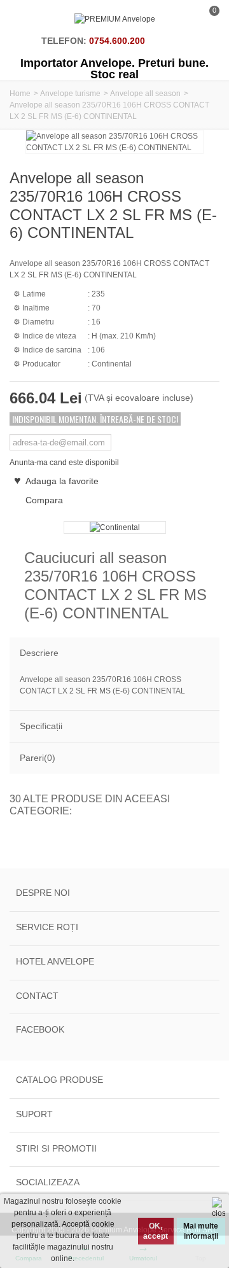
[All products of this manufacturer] (114, 527)
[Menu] (25, 19)
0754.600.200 (117, 41)
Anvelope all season (145, 93)
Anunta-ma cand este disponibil (64, 462)
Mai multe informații (200, 1231)
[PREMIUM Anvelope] (114, 19)
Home (20, 93)
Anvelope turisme (70, 93)
